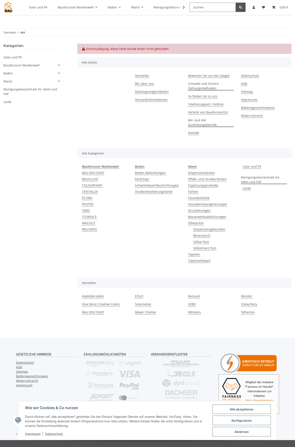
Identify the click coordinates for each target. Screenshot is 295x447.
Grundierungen (199, 210)
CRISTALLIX (90, 192)
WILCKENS (89, 229)
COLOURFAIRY (92, 185)
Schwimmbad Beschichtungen (157, 185)
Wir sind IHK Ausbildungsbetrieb (202, 122)
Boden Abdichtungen (150, 173)
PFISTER (87, 204)
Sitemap (247, 92)
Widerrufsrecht (252, 116)
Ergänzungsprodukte (203, 185)
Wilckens (194, 312)
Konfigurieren (242, 420)
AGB (244, 84)
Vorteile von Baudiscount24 (208, 112)
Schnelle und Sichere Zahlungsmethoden (203, 86)
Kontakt (193, 133)
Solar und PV (252, 166)
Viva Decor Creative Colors (101, 304)
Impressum (33, 434)
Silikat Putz (201, 242)
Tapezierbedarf (199, 261)
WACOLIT (88, 223)
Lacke (247, 188)
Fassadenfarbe (198, 198)
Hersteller (142, 76)
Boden (8, 73)
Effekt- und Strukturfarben (207, 179)
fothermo (247, 312)
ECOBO (87, 198)
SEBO (86, 210)
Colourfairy (249, 304)
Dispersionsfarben (201, 173)
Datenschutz (54, 434)
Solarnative (143, 304)
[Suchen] (241, 7)
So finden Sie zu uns (202, 96)
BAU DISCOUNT (93, 173)
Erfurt (139, 296)
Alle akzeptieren (242, 409)
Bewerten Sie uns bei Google (209, 76)
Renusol (194, 296)
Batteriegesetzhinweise (258, 108)
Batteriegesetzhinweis (32, 376)
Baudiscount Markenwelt (21, 65)
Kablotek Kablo (93, 296)
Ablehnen (242, 432)
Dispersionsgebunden (209, 229)
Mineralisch (201, 235)
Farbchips (142, 179)
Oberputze (196, 223)
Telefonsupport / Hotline (206, 104)
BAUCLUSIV (90, 179)
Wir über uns (144, 84)
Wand (7, 81)
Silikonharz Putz (204, 248)
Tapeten (194, 254)
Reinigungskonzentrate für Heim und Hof (260, 179)
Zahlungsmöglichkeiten (152, 92)
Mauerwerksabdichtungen (207, 217)
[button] (181, 7)
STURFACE (89, 217)
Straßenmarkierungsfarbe (154, 192)
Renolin (246, 296)
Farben (193, 192)
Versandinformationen (151, 100)
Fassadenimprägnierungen (207, 204)
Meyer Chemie (145, 312)
